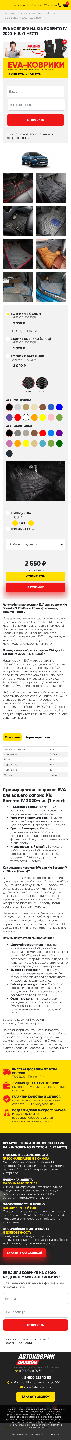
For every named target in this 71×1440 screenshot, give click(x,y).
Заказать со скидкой (24, 1253)
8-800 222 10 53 (37, 1377)
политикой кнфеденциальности (26, 1341)
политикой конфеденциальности (30, 136)
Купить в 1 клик (35, 576)
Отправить (35, 120)
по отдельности (26, 331)
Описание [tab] (12, 737)
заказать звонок (36, 1396)
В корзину (35, 587)
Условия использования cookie (28, 1434)
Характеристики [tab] (38, 737)
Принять (54, 1434)
